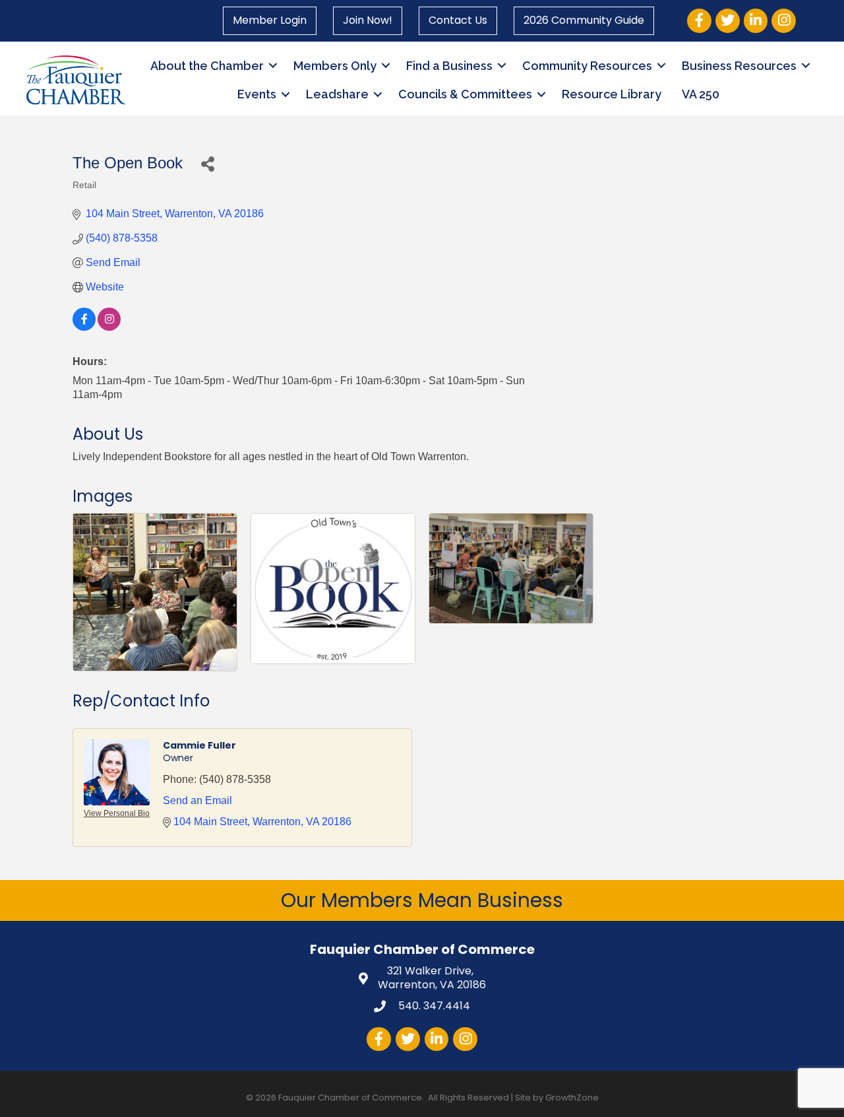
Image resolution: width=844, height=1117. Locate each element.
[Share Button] (207, 163)
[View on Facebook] (84, 327)
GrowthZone (572, 1097)
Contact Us (458, 20)
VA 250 (700, 94)
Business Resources (739, 66)
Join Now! (367, 20)
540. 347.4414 (433, 1005)
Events (256, 94)
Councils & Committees (465, 94)
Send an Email (197, 800)
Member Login (270, 20)
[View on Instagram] (109, 327)
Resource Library (611, 94)
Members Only (335, 66)
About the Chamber (207, 66)
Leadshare (337, 94)
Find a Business (449, 66)
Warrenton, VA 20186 (432, 978)
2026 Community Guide (584, 20)
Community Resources (587, 66)
